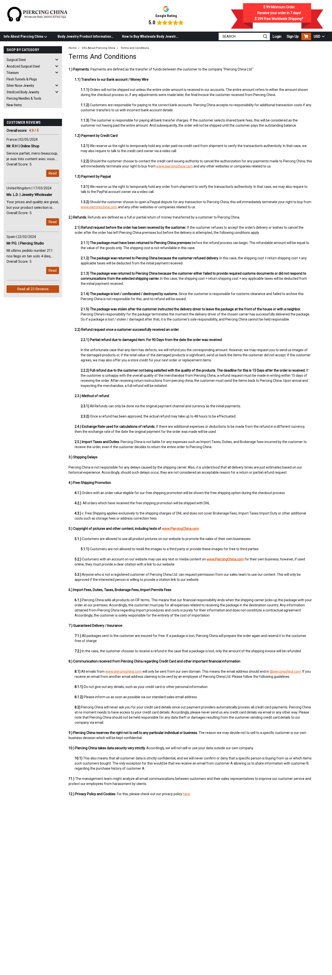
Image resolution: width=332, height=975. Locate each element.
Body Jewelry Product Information (84, 36)
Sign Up (293, 36)
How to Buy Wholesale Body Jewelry (150, 36)
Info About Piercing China (24, 36)
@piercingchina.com (285, 671)
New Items (14, 105)
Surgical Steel (16, 60)
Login (277, 36)
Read (53, 173)
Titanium (13, 72)
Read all (33, 289)
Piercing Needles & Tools (24, 98)
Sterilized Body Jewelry (23, 92)
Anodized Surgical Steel (23, 66)
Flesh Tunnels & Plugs (22, 79)
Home (73, 48)
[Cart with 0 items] (306, 36)
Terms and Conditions (135, 48)
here (186, 794)
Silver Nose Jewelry (20, 85)
